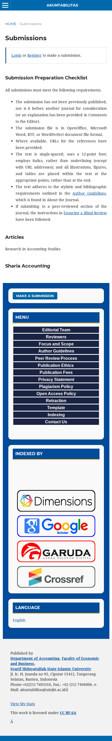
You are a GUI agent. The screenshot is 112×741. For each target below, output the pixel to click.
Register (34, 55)
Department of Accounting (35, 658)
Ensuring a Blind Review (85, 212)
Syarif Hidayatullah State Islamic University (50, 668)
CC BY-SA (68, 712)
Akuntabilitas (62, 5)
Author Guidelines (89, 193)
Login (16, 55)
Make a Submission (35, 296)
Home (10, 24)
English (19, 620)
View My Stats (22, 703)
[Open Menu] (5, 5)
